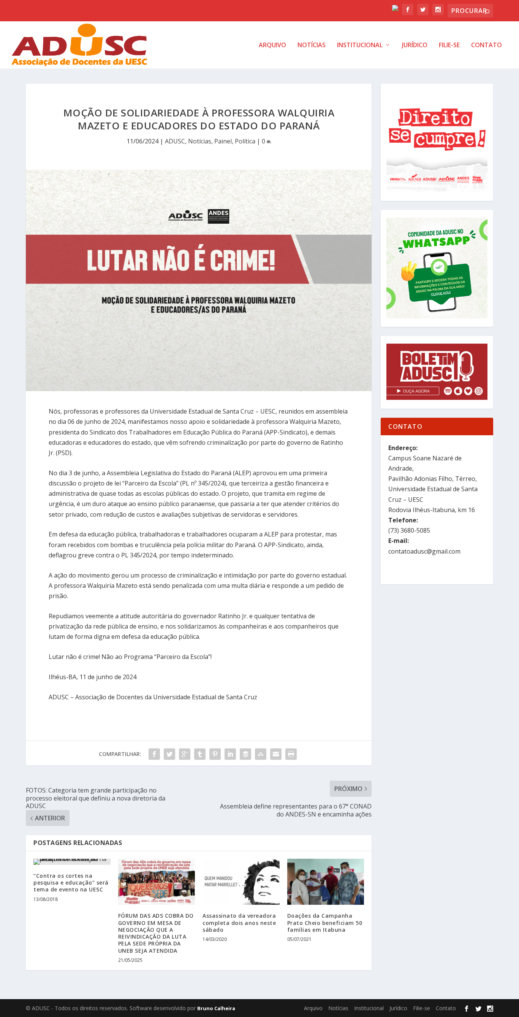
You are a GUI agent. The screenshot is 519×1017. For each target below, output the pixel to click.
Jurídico (414, 45)
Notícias (311, 45)
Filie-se (449, 45)
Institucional (360, 45)
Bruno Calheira (216, 1008)
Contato (486, 45)
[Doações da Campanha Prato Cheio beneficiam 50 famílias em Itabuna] (325, 882)
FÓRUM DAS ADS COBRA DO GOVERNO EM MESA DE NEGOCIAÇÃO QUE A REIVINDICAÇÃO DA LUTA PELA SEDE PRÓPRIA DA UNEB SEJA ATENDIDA (156, 933)
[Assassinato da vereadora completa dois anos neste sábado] (241, 882)
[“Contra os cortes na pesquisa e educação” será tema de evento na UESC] (72, 862)
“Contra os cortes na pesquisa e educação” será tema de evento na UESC (71, 882)
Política (245, 141)
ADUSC (175, 141)
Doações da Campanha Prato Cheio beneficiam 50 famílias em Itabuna (324, 922)
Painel (223, 141)
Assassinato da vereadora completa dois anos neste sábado (239, 922)
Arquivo (272, 45)
